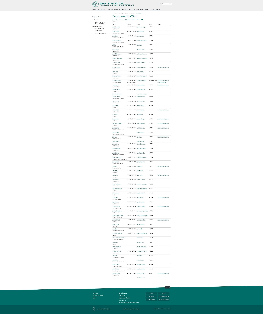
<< (137, 277)
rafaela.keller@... (141, 153)
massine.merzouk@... (142, 184)
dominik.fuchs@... (141, 96)
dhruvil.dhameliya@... (142, 76)
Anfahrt (94, 297)
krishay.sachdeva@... (142, 246)
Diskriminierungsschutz (164, 299)
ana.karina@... (140, 237)
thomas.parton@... (141, 206)
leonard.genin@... (141, 101)
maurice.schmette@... (142, 251)
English (159, 3)
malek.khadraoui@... (142, 157)
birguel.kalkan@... (141, 144)
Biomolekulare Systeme (124, 297)
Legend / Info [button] (96, 17)
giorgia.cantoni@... (141, 62)
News (147, 9)
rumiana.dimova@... (142, 80)
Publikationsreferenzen (163, 67)
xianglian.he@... (141, 110)
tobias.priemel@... (141, 219)
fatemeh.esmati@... (141, 89)
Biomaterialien (122, 295)
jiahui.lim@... (140, 175)
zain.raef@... (140, 228)
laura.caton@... (140, 71)
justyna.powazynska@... (143, 215)
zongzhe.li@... (140, 170)
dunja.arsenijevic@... (142, 40)
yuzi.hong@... (140, 114)
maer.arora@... (140, 36)
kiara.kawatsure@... (141, 148)
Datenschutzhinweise (128, 309)
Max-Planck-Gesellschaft (164, 296)
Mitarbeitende (127, 9)
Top (169, 287)
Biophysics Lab (162, 82)
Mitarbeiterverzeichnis (98, 295)
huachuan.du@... (141, 85)
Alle (142, 19)
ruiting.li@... (140, 166)
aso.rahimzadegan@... (142, 233)
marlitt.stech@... (141, 269)
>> (144, 277)
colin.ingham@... (141, 128)
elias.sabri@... (140, 242)
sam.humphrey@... (141, 123)
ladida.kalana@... (141, 141)
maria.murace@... (141, 193)
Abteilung (101, 9)
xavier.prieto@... (141, 224)
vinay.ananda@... (141, 31)
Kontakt (95, 293)
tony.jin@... (139, 137)
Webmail (164, 293)
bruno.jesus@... (140, 132)
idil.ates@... (139, 45)
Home (94, 9)
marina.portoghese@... (142, 211)
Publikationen (138, 9)
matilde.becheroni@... (142, 53)
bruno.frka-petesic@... (142, 94)
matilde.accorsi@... (141, 27)
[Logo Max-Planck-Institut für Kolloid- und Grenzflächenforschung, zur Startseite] (118, 4)
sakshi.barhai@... (141, 49)
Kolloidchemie (122, 300)
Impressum (137, 309)
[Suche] (170, 4)
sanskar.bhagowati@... (142, 58)
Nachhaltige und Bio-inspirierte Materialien (129, 302)
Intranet (151, 293)
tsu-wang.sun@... (141, 273)
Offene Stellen (156, 9)
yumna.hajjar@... (141, 105)
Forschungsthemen (113, 9)
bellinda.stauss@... (141, 264)
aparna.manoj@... (141, 179)
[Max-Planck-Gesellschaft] (94, 309)
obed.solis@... (140, 260)
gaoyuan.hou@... (141, 119)
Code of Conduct (151, 299)
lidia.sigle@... (140, 255)
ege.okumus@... (141, 202)
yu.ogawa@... (140, 197)
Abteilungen (123, 293)
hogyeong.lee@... (141, 161)
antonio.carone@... (141, 67)
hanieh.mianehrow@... (142, 188)
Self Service (151, 296)
